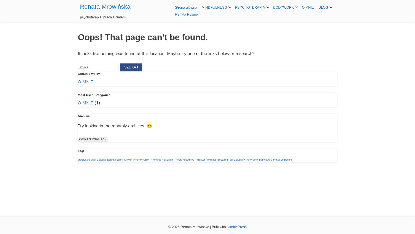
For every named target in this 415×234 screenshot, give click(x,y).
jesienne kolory (115, 159)
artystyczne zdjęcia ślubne (92, 159)
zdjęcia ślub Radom (281, 159)
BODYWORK (283, 7)
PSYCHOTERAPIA (250, 7)
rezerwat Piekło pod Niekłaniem (212, 159)
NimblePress (236, 227)
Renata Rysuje (186, 14)
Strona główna (186, 7)
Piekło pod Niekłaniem (161, 159)
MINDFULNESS (214, 7)
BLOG (323, 7)
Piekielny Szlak (141, 159)
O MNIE (308, 7)
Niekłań (128, 159)
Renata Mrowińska (105, 6)
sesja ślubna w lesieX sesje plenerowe (250, 159)
